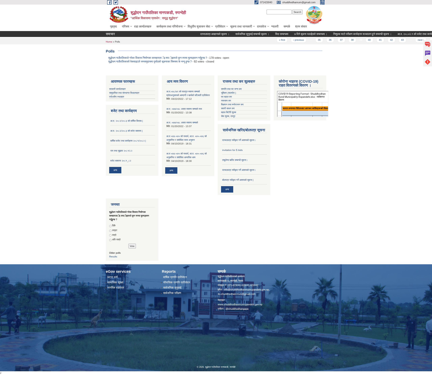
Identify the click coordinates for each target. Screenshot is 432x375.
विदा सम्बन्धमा (265, 34)
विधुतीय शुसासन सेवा (199, 26)
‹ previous (282, 39)
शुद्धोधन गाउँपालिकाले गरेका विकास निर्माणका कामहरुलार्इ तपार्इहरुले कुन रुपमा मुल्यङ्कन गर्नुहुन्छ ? (157, 57)
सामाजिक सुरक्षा (115, 282)
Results (113, 256)
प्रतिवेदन (220, 26)
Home (109, 41)
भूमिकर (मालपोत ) (228, 92)
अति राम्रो (116, 239)
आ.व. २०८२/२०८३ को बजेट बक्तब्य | (126, 130)
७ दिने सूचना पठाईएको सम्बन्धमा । (294, 34)
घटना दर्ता (112, 277)
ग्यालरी (274, 26)
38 (335, 39)
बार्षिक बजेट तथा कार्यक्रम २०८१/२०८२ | (128, 140)
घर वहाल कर (226, 96)
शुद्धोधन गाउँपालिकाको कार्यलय (231, 276)
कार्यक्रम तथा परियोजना (169, 26)
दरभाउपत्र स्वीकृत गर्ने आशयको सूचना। (239, 140)
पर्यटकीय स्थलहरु (116, 96)
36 (313, 39)
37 (324, 39)
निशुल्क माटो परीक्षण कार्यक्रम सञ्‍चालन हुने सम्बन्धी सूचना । (346, 34)
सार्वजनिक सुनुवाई (172, 287)
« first (265, 39)
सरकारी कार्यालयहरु (117, 89)
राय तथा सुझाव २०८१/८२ (121, 150)
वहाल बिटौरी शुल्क (228, 112)
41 (363, 39)
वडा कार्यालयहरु (142, 26)
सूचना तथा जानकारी (241, 26)
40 (353, 39)
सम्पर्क (287, 26)
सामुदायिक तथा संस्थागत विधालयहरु (124, 92)
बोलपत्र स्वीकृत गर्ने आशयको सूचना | (237, 180)
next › (404, 39)
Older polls (115, 252)
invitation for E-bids (232, 150)
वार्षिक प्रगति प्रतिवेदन (175, 277)
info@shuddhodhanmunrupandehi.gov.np (246, 289)
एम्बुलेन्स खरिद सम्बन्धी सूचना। (235, 160)
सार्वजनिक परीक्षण (172, 293)
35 (302, 39)
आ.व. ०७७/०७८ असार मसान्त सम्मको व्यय (184, 109)
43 (386, 39)
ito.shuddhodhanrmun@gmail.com (236, 293)
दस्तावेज (261, 26)
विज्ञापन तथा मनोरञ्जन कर (232, 104)
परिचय (125, 26)
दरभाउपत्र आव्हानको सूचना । (198, 34)
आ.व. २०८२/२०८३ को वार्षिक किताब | (126, 120)
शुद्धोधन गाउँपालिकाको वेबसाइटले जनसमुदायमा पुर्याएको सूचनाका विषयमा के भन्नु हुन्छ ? (150, 61)
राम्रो (114, 235)
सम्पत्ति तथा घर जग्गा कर (231, 89)
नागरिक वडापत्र (115, 287)
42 (374, 39)
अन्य (115, 170)
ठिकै (113, 225)
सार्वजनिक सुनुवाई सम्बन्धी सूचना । (236, 34)
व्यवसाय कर (226, 100)
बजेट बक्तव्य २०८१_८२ (120, 160)
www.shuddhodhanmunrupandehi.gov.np (240, 304)
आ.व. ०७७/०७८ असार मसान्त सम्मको (182, 122)
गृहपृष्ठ (113, 26)
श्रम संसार (301, 26)
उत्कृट (114, 230)
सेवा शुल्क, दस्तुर (228, 116)
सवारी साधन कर (228, 108)
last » (418, 39)
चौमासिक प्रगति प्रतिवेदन (176, 282)
